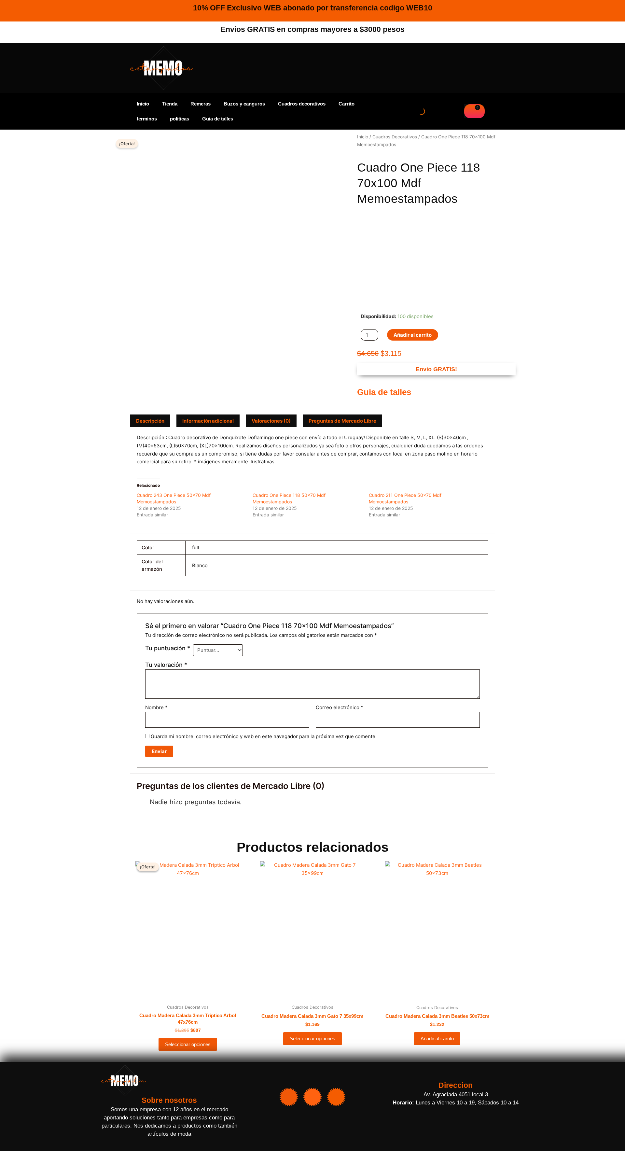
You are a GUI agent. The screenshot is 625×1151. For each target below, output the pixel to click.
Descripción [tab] (150, 421)
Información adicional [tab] (208, 421)
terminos (147, 118)
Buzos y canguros (244, 103)
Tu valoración (166, 664)
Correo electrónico (339, 707)
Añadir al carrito (413, 335)
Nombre (156, 707)
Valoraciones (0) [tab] (271, 421)
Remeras (200, 103)
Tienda (169, 103)
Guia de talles (217, 118)
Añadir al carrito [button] (437, 1038)
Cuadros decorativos (302, 103)
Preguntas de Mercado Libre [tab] (342, 421)
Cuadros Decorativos (394, 136)
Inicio (143, 103)
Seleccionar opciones (188, 1044)
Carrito (346, 103)
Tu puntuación (167, 648)
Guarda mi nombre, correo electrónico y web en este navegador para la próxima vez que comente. (264, 736)
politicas (179, 118)
